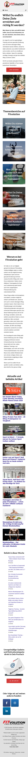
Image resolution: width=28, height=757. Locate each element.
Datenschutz (17, 752)
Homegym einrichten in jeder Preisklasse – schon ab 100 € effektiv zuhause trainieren (13, 503)
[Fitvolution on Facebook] (6, 703)
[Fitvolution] (14, 4)
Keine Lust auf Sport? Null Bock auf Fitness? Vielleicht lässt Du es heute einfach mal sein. (14, 460)
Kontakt (22, 752)
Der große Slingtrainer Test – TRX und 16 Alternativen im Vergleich (16, 619)
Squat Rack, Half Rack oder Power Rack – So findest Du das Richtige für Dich (14, 481)
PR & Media (6, 752)
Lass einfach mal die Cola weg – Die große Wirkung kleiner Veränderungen (16, 628)
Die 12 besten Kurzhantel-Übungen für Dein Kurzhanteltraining (15, 576)
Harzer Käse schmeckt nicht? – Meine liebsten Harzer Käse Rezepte (16, 559)
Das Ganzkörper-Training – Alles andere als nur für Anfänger (15, 637)
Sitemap (13, 753)
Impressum (12, 752)
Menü (6, 10)
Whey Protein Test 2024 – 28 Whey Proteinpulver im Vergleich (14, 419)
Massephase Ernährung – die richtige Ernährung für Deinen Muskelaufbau (13, 524)
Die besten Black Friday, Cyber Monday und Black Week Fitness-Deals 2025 (13, 398)
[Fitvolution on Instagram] (15, 703)
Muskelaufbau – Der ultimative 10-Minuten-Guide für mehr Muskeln (14, 544)
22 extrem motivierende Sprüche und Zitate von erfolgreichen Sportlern (14, 585)
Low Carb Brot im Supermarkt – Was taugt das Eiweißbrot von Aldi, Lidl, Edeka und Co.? (16, 567)
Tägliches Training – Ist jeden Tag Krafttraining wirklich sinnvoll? (16, 611)
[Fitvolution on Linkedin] (6, 711)
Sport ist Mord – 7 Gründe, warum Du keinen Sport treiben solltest (13, 439)
